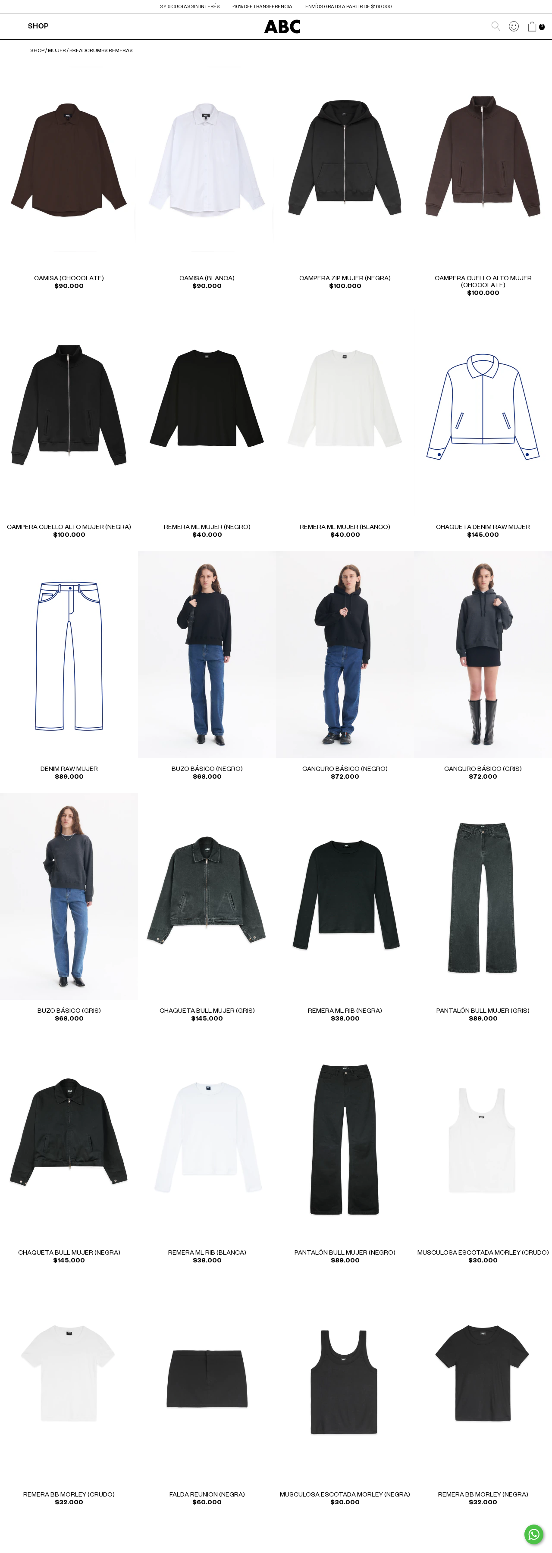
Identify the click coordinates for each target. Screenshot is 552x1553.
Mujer (57, 51)
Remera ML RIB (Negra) (345, 1011)
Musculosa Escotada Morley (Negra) (345, 1495)
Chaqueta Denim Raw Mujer (483, 528)
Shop (38, 27)
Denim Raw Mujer (69, 770)
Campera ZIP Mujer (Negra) (345, 279)
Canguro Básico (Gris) (483, 770)
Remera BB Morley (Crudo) (69, 1495)
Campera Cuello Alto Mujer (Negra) (69, 528)
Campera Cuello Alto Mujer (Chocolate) (483, 283)
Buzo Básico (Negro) (207, 770)
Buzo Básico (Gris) (69, 1011)
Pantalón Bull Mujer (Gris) (483, 1011)
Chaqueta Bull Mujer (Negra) (69, 1253)
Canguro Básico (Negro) (345, 770)
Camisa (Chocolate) (69, 279)
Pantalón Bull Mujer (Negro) (345, 1253)
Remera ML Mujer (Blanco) (345, 528)
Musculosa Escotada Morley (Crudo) (483, 1253)
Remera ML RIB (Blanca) (207, 1253)
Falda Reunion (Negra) (207, 1495)
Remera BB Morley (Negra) (483, 1495)
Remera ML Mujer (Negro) (207, 528)
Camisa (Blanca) (207, 279)
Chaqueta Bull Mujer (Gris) (207, 1011)
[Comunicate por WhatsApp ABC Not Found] (533, 1534)
